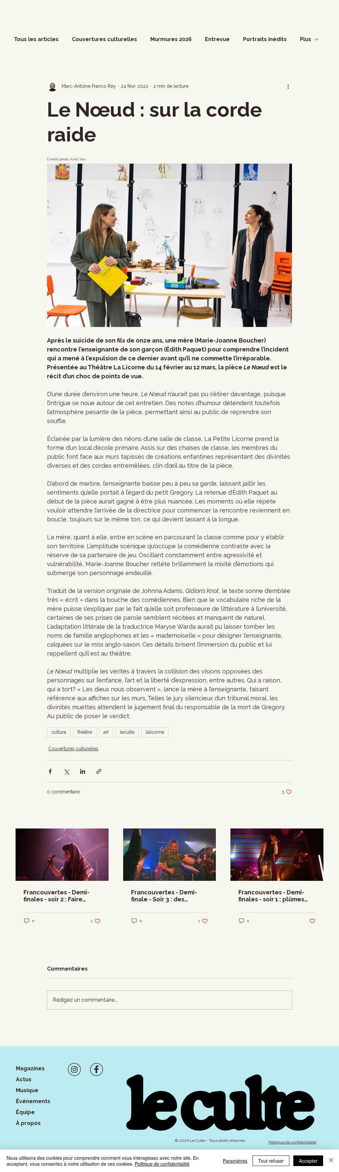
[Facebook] (96, 1069)
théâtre (84, 732)
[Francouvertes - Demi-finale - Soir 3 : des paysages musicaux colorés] (169, 854)
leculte (127, 732)
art (106, 732)
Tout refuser (271, 1160)
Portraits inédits (265, 39)
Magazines (30, 1068)
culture (58, 732)
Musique (27, 1090)
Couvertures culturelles (104, 39)
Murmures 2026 (171, 39)
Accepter (308, 1160)
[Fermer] (331, 1161)
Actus (23, 1079)
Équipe (25, 1112)
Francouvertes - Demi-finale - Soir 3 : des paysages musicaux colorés (164, 896)
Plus (305, 39)
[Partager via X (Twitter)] (66, 771)
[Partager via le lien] (99, 771)
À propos (28, 1123)
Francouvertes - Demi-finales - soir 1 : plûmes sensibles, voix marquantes (271, 896)
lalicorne (155, 732)
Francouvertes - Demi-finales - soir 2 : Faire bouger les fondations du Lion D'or (61, 896)
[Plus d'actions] (288, 86)
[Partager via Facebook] (50, 771)
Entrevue (217, 39)
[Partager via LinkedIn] (82, 771)
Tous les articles (36, 39)
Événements (33, 1101)
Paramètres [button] (235, 1160)
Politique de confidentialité (162, 1163)
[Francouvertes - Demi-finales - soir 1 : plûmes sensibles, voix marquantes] (276, 854)
